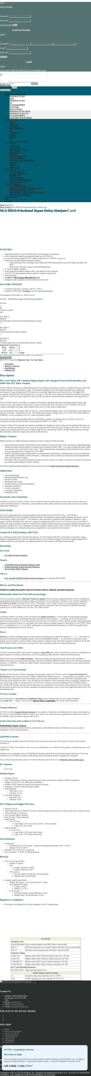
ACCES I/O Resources (18, 173)
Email (2, 48)
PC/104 (12, 135)
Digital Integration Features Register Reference (22, 567)
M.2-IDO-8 (4, 328)
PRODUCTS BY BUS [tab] (17, 97)
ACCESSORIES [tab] (17, 105)
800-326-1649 (15, 1002)
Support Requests (11, 197)
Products (8, 207)
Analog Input (14, 146)
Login (29, 62)
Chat (22, 1065)
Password (4, 21)
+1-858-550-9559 (17, 1004)
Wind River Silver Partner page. (72, 760)
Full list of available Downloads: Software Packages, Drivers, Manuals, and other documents (37, 590)
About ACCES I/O (12, 169)
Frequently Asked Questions (20, 195)
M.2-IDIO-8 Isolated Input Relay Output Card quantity (20, 355)
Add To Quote (5, 357)
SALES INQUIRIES (8, 70)
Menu (14, 88)
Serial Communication (17, 156)
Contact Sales (10, 1038)
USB (11, 122)
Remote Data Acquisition (18, 141)
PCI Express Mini (16, 128)
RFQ (7, 199)
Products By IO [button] (10, 143)
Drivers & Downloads (13, 184)
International (9, 1040)
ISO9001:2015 (15, 175)
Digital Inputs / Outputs (18, 150)
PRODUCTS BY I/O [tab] (17, 102)
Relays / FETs (14, 152)
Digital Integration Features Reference (64, 466)
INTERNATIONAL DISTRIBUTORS (31, 70)
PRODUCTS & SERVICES (15, 94)
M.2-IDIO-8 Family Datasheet (16, 555)
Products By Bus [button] (11, 120)
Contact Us (9, 201)
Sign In (2, 7)
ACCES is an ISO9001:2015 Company (17, 981)
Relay (4, 348)
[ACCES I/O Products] (23, 81)
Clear (22, 352)
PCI (10, 139)
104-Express (14, 133)
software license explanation (44, 701)
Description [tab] (9, 364)
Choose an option (6, 310)
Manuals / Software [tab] (12, 366)
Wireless (12, 165)
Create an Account (21, 30)
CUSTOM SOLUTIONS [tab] (15, 108)
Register (9, 7)
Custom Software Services (25, 712)
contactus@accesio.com (20, 1007)
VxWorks (26, 291)
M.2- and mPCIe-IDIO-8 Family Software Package (24, 578)
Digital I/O (4, 345)
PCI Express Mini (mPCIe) (24, 278)
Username (4, 16)
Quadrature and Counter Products (22, 160)
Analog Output (15, 148)
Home (2, 205)
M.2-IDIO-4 (4, 338)
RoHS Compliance (16, 178)
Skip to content (5, 88)
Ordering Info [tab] (10, 370)
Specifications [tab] (10, 368)
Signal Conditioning (17, 158)
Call (6, 1065)
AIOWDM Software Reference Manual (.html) (22, 565)
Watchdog (13, 163)
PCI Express (14, 126)
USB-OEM (13, 124)
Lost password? (6, 25)
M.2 (11, 131)
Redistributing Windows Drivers (21, 190)
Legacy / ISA (14, 167)
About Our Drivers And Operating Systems (25, 188)
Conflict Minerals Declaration (20, 180)
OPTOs (4, 353)
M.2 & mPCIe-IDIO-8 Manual (16, 569)
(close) (2, 34)
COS (4, 350)
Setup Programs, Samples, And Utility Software (27, 193)
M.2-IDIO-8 (4, 317)
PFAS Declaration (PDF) (18, 182)
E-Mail (12, 1065)
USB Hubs (13, 154)
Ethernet (12, 137)
